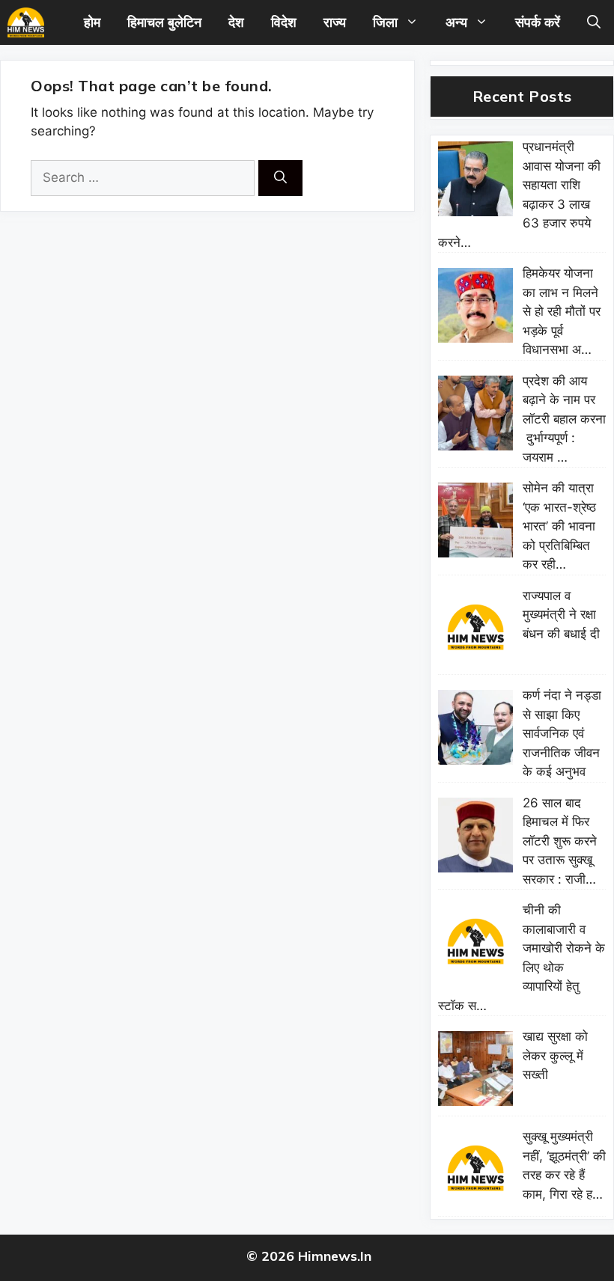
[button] (594, 22)
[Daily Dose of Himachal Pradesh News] (25, 22)
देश (236, 22)
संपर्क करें (537, 22)
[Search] (280, 178)
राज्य (334, 22)
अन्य (456, 22)
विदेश (284, 22)
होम (92, 22)
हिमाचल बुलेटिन (164, 22)
